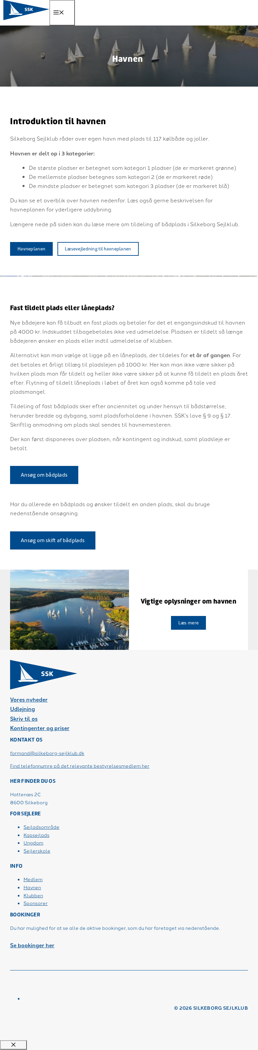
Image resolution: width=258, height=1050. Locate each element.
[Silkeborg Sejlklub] (26, 18)
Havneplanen (31, 249)
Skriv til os (24, 718)
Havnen (32, 887)
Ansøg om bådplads (44, 475)
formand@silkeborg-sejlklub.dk (47, 753)
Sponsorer (36, 903)
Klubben (33, 895)
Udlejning (22, 709)
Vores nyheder (29, 699)
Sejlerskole (37, 850)
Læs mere (188, 623)
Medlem (33, 879)
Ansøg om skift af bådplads (53, 540)
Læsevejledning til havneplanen (98, 249)
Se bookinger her (32, 945)
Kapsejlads (36, 834)
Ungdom (33, 842)
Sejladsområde (41, 826)
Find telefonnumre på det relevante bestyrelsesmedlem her (79, 765)
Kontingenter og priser (40, 728)
